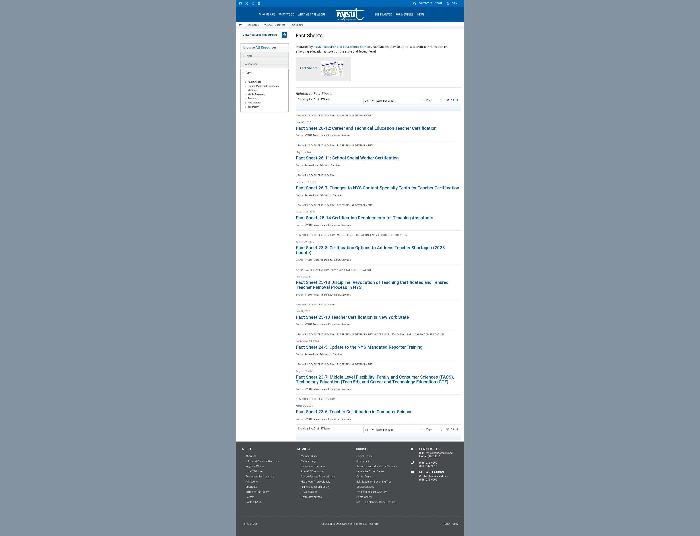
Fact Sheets (254, 81)
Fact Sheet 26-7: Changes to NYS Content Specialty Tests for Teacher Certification (377, 187)
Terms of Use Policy (257, 491)
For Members (404, 14)
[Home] (240, 24)
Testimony (253, 106)
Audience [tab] (251, 64)
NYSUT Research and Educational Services (342, 47)
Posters (252, 98)
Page (429, 100)
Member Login (309, 461)
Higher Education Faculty (315, 486)
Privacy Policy (450, 523)
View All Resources (274, 24)
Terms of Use (249, 523)
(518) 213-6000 (428, 462)
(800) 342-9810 (428, 466)
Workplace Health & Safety (371, 491)
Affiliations (252, 481)
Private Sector (309, 491)
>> (457, 100)
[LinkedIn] (258, 3)
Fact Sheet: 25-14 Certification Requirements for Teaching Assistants (364, 217)
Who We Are (267, 14)
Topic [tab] (248, 56)
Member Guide (309, 456)
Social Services (365, 486)
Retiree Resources (311, 496)
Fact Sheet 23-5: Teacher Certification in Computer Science (354, 411)
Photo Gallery (364, 496)
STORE (438, 3)
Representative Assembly (260, 476)
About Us (251, 456)
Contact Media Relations (433, 476)
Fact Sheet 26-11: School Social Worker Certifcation (347, 158)
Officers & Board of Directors (262, 461)
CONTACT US (425, 3)
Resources (253, 24)
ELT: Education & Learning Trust (374, 481)
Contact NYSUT (255, 502)
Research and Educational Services (376, 466)
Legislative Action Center (370, 471)
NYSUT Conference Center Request (376, 502)
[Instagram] (252, 3)
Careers (250, 496)
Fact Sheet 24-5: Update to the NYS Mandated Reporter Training (359, 347)
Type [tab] (248, 72)
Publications (254, 102)
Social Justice (364, 456)
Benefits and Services (313, 466)
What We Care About (311, 14)
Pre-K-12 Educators (312, 471)
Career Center (364, 476)
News (420, 14)
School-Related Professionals (318, 476)
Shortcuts (251, 486)
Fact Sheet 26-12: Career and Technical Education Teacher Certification (366, 128)
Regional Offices (255, 466)
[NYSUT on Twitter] (245, 3)
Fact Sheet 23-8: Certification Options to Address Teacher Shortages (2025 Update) (370, 250)
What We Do (286, 14)
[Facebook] (239, 3)
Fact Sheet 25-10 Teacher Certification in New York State (352, 317)
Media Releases (256, 94)
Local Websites (254, 471)
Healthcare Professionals (315, 481)
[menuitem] (267, 14)
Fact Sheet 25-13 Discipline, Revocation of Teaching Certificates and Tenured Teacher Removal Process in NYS (372, 285)
